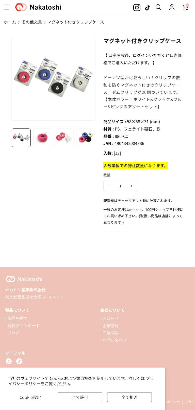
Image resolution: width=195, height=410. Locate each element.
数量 (106, 174)
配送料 (108, 200)
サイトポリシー (168, 401)
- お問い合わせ (113, 340)
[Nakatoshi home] (97, 279)
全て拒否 (129, 397)
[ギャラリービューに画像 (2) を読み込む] (42, 137)
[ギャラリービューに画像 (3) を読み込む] (64, 137)
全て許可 (80, 397)
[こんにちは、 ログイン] (171, 7)
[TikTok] (19, 361)
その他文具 (32, 22)
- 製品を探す (16, 318)
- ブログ (12, 332)
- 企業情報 (109, 325)
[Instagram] (8, 361)
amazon (135, 209)
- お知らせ (109, 318)
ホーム (10, 22)
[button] (9, 7)
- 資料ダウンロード (22, 325)
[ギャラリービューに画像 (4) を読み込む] (85, 137)
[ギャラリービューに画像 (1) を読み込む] (21, 137)
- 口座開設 (109, 332)
